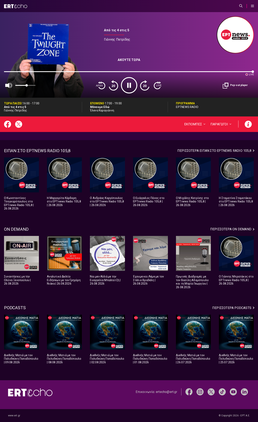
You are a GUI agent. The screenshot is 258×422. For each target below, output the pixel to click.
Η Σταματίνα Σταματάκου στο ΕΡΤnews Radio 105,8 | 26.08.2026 (236, 201)
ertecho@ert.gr (166, 392)
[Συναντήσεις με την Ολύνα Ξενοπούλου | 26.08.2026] (21, 253)
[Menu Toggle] (252, 6)
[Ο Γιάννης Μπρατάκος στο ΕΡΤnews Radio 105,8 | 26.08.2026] (236, 253)
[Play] (129, 85)
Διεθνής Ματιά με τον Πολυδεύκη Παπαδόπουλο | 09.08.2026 (21, 359)
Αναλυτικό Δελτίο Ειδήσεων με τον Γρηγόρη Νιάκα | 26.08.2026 (64, 280)
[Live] (157, 85)
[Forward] (144, 85)
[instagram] (200, 392)
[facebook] (188, 392)
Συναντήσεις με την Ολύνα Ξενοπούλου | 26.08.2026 (17, 280)
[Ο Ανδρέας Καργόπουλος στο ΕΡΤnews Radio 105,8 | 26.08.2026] (107, 174)
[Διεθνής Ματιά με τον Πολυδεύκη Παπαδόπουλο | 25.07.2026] (236, 332)
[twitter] (211, 392)
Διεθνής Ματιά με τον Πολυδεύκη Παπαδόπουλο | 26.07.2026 (193, 359)
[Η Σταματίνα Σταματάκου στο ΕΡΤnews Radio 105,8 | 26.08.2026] (236, 174)
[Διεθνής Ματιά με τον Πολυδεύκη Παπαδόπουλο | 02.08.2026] (107, 332)
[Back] (100, 85)
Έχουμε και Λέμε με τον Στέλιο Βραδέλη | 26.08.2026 (148, 280)
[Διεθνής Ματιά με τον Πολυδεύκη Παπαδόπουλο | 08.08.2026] (64, 332)
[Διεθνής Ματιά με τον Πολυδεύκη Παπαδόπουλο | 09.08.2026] (21, 332)
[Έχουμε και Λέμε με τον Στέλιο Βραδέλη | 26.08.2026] (150, 253)
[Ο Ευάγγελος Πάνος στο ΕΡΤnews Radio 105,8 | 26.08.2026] (150, 174)
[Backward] (113, 85)
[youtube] (233, 392)
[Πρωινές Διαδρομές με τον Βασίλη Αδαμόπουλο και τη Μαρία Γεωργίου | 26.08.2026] (193, 253)
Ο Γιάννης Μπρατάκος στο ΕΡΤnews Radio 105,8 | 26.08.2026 (236, 280)
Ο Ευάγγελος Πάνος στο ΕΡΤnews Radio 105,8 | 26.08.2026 (148, 201)
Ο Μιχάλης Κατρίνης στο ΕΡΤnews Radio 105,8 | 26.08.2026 (192, 201)
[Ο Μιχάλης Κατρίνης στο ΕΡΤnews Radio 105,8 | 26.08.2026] (193, 174)
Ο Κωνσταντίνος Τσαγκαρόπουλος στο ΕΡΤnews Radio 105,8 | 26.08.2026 (19, 203)
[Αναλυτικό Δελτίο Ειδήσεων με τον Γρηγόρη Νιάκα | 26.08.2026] (64, 253)
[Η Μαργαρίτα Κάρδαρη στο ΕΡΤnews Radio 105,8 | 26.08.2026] (64, 174)
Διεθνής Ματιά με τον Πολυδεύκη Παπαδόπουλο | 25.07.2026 (236, 359)
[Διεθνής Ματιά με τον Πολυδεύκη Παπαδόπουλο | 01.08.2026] (150, 332)
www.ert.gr (14, 415)
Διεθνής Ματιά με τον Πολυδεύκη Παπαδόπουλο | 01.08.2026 (150, 359)
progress (10, 73)
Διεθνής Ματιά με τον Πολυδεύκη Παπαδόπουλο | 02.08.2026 (107, 359)
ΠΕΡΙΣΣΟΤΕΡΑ (214, 151)
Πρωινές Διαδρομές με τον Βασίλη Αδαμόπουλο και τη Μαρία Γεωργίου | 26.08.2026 (192, 282)
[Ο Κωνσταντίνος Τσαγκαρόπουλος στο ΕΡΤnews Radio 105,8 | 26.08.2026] (21, 174)
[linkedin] (244, 392)
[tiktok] (222, 392)
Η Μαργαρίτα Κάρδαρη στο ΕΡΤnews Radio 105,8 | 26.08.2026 (64, 201)
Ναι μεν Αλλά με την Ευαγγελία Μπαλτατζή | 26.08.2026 (105, 280)
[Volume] (9, 85)
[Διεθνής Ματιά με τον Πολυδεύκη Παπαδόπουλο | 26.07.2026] (193, 332)
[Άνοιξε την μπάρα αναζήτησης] (240, 6)
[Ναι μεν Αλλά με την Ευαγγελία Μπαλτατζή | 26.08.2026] (107, 253)
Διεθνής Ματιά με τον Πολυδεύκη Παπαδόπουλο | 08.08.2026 (64, 359)
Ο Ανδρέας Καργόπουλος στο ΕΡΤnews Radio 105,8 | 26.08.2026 (107, 201)
